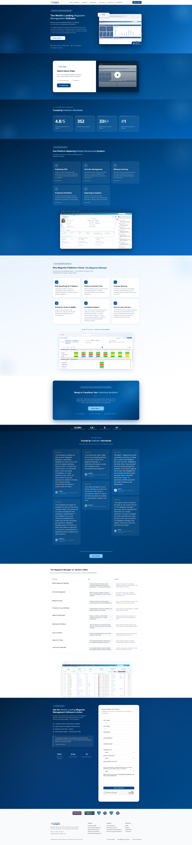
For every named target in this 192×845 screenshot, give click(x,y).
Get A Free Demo (119, 788)
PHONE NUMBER (108, 738)
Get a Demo (96, 556)
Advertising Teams (112, 827)
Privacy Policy (111, 839)
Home (70, 2)
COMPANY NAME (108, 744)
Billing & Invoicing (57, 600)
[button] (117, 76)
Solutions (84, 2)
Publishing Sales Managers (114, 829)
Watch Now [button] (65, 85)
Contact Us (111, 2)
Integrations (119, 2)
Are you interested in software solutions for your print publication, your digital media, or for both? (117, 768)
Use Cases (102, 2)
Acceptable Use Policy (123, 839)
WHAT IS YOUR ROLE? (109, 755)
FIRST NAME (107, 720)
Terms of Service (137, 839)
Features (76, 2)
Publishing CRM (117, 429)
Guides (127, 827)
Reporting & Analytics (93, 831)
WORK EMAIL (107, 732)
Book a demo (137, 2)
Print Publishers (111, 825)
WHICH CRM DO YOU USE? (110, 761)
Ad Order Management (58, 592)
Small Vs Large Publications (114, 831)
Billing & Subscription (93, 829)
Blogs (126, 825)
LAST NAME (106, 726)
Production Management (94, 833)
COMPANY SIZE (107, 750)
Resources (93, 2)
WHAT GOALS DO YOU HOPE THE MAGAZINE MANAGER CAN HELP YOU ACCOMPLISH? (118, 775)
